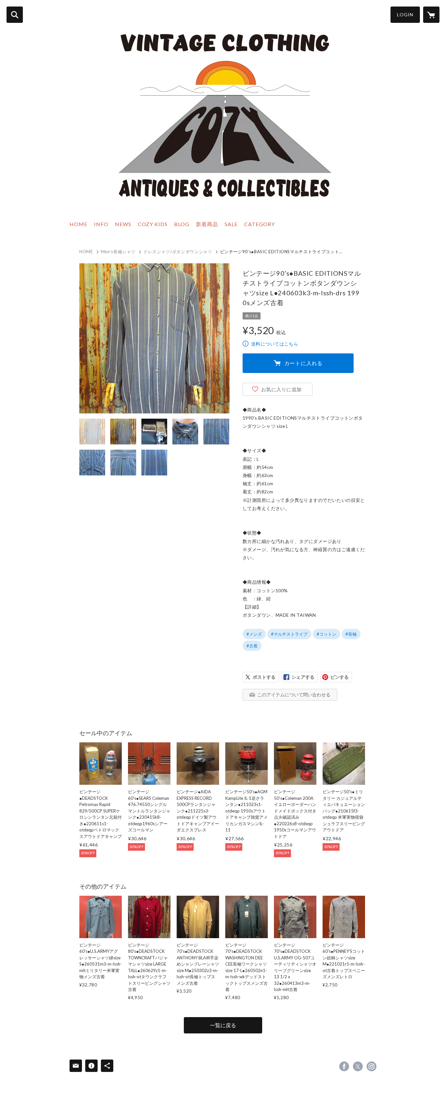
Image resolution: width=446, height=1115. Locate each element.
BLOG (181, 224)
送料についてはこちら (274, 344)
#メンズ (254, 634)
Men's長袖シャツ (118, 251)
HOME (79, 224)
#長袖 (351, 634)
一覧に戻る (223, 1025)
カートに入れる (303, 363)
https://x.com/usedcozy (358, 1066)
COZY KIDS (152, 224)
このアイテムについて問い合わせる (293, 694)
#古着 (252, 645)
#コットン (326, 634)
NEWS (123, 224)
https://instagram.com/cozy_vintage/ (371, 1066)
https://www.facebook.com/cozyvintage (344, 1066)
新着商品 (207, 224)
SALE (231, 224)
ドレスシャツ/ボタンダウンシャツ (177, 251)
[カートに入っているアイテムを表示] (431, 15)
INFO (101, 224)
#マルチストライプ (289, 634)
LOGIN (405, 14)
